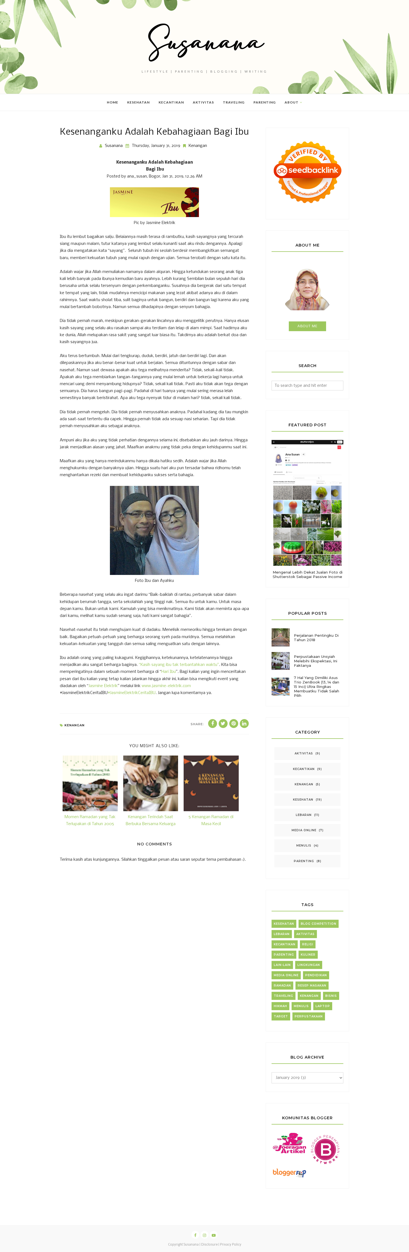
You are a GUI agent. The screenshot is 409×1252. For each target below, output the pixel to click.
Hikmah (280, 1006)
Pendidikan (316, 975)
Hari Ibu (168, 672)
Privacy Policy (230, 1244)
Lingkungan (308, 965)
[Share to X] (223, 723)
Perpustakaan (309, 1016)
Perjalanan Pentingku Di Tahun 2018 (316, 637)
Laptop (323, 1006)
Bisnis (331, 996)
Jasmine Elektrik (103, 686)
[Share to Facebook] (212, 723)
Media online (304, 830)
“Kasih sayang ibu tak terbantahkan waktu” (179, 665)
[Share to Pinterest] (233, 723)
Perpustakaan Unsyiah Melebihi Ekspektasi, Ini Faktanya (315, 661)
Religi (307, 944)
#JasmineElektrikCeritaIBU (132, 693)
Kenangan (198, 146)
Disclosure (209, 1244)
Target (281, 1016)
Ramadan (282, 985)
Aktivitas (304, 753)
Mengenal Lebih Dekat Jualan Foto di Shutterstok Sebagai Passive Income (308, 574)
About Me (307, 326)
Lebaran (304, 815)
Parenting (304, 861)
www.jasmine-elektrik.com (166, 686)
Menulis (303, 845)
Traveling (283, 996)
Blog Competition (318, 924)
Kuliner (308, 954)
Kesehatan (303, 799)
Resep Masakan (312, 985)
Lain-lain (282, 965)
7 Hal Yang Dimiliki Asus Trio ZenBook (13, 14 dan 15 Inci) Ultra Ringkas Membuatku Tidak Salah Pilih (316, 686)
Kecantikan (304, 769)
